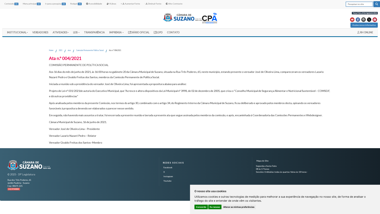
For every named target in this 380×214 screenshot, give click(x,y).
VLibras (112, 3)
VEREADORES (40, 32)
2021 (60, 50)
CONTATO (173, 32)
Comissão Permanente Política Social (90, 50)
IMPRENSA (115, 32)
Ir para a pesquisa (55, 3)
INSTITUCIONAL (16, 32)
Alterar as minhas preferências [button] (238, 207)
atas (69, 50)
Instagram (168, 176)
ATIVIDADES (60, 32)
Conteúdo (10, 3)
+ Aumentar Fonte (130, 3)
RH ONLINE (366, 32)
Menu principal (31, 3)
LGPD (159, 32)
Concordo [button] (201, 207)
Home (51, 50)
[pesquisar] (376, 4)
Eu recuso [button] (215, 207)
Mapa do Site (262, 160)
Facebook (167, 167)
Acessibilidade (95, 3)
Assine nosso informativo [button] (364, 25)
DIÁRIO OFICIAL (140, 32)
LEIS (75, 32)
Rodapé (75, 3)
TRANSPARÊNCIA (94, 32)
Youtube (167, 181)
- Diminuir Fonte (152, 3)
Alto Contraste (175, 3)
